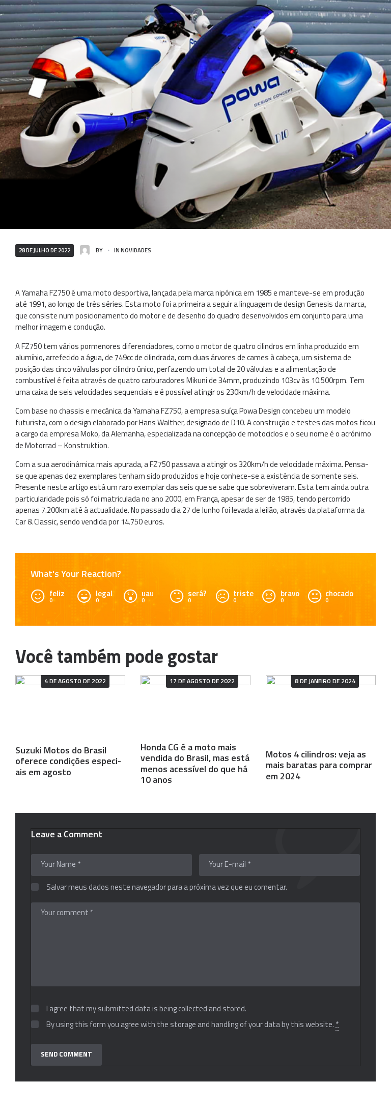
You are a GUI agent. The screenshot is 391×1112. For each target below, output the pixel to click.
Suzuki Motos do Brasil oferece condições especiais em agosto (68, 761)
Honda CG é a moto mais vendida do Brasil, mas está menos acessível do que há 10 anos (195, 763)
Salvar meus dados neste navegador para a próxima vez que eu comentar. (166, 887)
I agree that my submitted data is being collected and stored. (146, 1009)
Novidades (136, 250)
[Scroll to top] (372, 1099)
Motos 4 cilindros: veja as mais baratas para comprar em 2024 (319, 765)
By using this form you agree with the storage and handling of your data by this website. (192, 1024)
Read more (70, 705)
